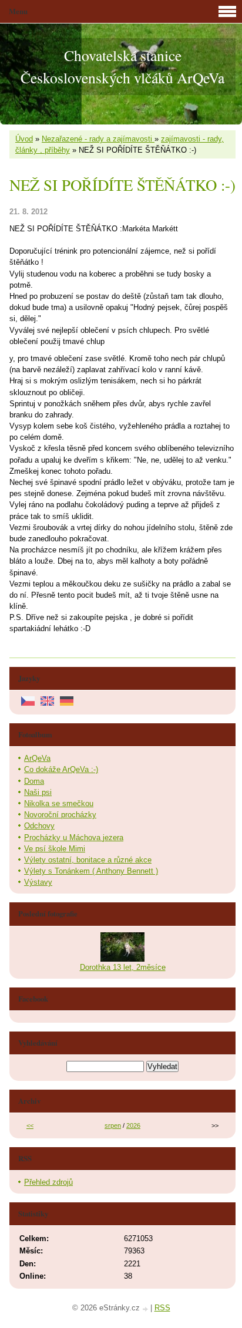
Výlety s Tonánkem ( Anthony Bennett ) (91, 871)
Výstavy (38, 882)
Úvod (24, 138)
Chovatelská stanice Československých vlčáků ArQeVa (122, 66)
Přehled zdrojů (48, 1182)
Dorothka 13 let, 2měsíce (123, 967)
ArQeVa (37, 758)
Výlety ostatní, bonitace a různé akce (88, 859)
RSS (162, 1307)
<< (29, 1125)
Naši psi (38, 792)
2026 (133, 1125)
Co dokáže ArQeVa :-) (61, 769)
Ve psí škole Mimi (54, 848)
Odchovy (39, 825)
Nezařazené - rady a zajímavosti (98, 138)
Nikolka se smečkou (58, 803)
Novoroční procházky (60, 814)
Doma (34, 781)
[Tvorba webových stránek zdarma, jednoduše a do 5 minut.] (146, 1309)
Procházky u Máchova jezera (73, 837)
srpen (113, 1125)
